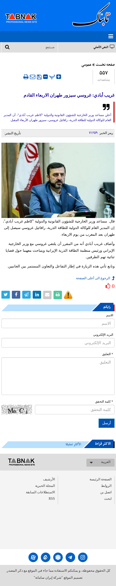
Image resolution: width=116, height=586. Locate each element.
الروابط (106, 486)
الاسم (109, 315)
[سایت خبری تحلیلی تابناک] (24, 12)
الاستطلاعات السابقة (40, 492)
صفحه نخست (105, 65)
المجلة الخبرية (45, 486)
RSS (52, 499)
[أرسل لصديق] (32, 76)
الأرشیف (49, 479)
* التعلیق (107, 354)
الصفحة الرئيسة (100, 479)
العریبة (105, 462)
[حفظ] (39, 76)
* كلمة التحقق (104, 401)
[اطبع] (25, 76)
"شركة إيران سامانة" (48, 578)
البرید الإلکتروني (103, 334)
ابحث (107, 499)
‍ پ (52, 76)
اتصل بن (105, 492)
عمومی (86, 65)
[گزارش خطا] (68, 295)
